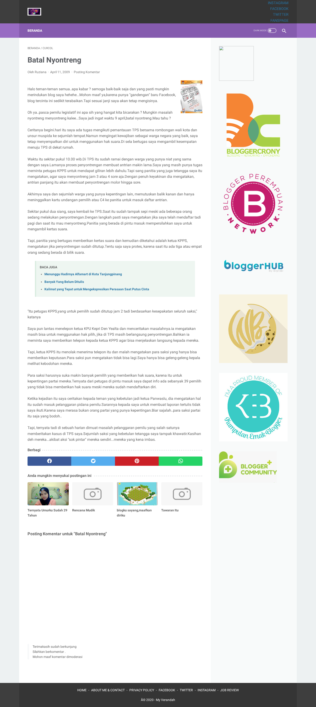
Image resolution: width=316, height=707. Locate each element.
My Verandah (165, 700)
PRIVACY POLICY (141, 690)
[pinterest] (137, 461)
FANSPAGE (279, 20)
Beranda (35, 30)
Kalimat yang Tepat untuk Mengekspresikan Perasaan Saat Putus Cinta (96, 289)
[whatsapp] (180, 461)
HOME (82, 690)
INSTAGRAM (278, 3)
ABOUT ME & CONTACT (108, 690)
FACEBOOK (279, 8)
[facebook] (49, 461)
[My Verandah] (37, 12)
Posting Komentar (87, 72)
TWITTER (280, 14)
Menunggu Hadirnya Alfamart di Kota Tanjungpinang (83, 274)
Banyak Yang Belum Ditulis (64, 282)
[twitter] (93, 461)
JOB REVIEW (229, 690)
